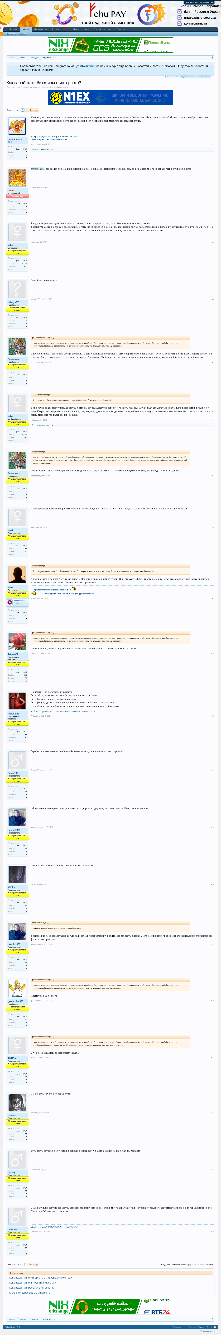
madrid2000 (14, 830)
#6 (213, 420)
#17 (212, 1058)
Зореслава (14, 359)
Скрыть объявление (211, 65)
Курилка (24, 87)
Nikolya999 (13, 302)
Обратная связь (180, 1327)
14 (26, 320)
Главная (13, 29)
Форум (26, 29)
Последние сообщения (16, 34)
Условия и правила (208, 1331)
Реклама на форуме (103, 29)
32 (26, 1134)
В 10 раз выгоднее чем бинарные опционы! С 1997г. (55, 136)
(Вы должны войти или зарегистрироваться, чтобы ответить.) (187, 1265)
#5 (213, 362)
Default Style (10, 1327)
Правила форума (81, 29)
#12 (212, 770)
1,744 (24, 263)
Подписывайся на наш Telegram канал (195, 77)
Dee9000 (12, 1229)
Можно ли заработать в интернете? (30, 1292)
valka (10, 245)
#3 (213, 242)
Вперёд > (34, 110)
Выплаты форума (173, 77)
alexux (11, 587)
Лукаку (11, 1172)
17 (26, 269)
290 (25, 734)
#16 (212, 1001)
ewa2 (10, 530)
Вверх (209, 1327)
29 (26, 1248)
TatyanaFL (36, 149)
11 (26, 1020)
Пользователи (40, 29)
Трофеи (55, 29)
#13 (212, 827)
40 (26, 1077)
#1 (213, 144)
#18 (212, 1112)
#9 (213, 598)
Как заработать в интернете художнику (32, 1282)
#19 (212, 1169)
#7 (213, 476)
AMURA (12, 1058)
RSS (215, 1327)
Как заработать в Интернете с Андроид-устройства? (40, 1277)
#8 (213, 527)
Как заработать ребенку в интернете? (31, 1287)
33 (26, 849)
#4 (213, 299)
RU (18, 1327)
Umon (33, 188)
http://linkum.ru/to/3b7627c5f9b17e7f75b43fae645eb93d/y (55, 1226)
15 (26, 378)
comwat (12, 1115)
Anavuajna (13, 713)
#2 (213, 188)
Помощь (192, 1327)
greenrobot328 (15, 1001)
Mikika (11, 887)
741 (25, 616)
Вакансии (121, 29)
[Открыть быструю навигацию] (212, 57)
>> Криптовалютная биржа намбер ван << (51, 589)
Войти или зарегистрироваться (199, 3)
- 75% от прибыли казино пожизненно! (49, 139)
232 (25, 675)
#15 (212, 944)
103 (25, 549)
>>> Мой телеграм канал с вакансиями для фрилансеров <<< (66, 593)
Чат (66, 29)
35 (26, 906)
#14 (212, 884)
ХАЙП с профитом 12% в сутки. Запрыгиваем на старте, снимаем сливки (63, 711)
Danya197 (13, 773)
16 (26, 212)
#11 (213, 716)
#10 (212, 654)
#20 (212, 1231)
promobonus (57, 87)
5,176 (24, 206)
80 (26, 791)
